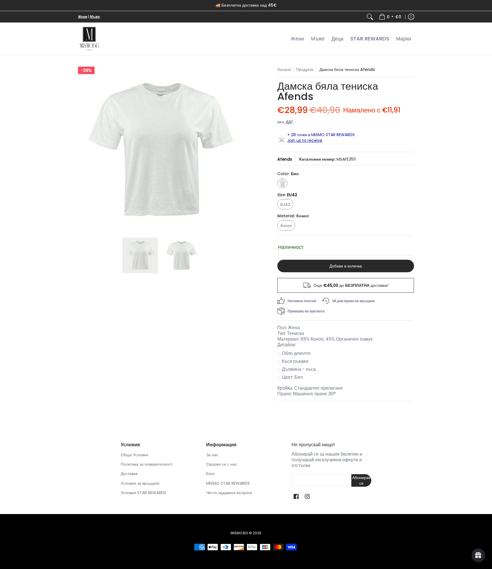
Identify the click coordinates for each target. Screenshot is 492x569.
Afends (284, 159)
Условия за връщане (140, 483)
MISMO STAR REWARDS (228, 483)
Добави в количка (345, 266)
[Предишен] (82, 149)
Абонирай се (361, 480)
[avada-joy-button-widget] (478, 555)
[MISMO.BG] (89, 38)
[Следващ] (239, 149)
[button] (296, 497)
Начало (284, 69)
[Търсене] (370, 16)
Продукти (304, 69)
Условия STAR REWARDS (143, 493)
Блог (210, 473)
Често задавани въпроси (229, 493)
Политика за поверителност (147, 464)
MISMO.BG (239, 533)
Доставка (129, 473)
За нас (212, 455)
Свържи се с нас (221, 464)
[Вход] (411, 16)
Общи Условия (134, 455)
